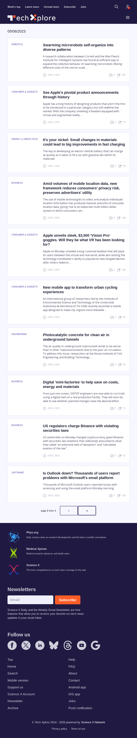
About (72, 673)
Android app (77, 687)
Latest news (32, 6)
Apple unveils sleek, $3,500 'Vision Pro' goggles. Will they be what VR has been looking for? (83, 240)
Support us (15, 687)
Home (12, 666)
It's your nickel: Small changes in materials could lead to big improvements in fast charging (84, 142)
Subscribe (70, 6)
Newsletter (15, 701)
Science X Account (21, 694)
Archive (13, 708)
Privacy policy (59, 728)
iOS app (74, 694)
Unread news (51, 6)
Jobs (83, 6)
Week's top (14, 6)
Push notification (80, 708)
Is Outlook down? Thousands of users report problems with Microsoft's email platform (81, 475)
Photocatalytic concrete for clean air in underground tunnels (76, 337)
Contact (74, 680)
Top (10, 659)
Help (71, 659)
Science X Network (93, 722)
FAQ (71, 666)
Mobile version (18, 680)
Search (13, 673)
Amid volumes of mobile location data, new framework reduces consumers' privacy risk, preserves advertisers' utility (81, 188)
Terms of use (78, 728)
